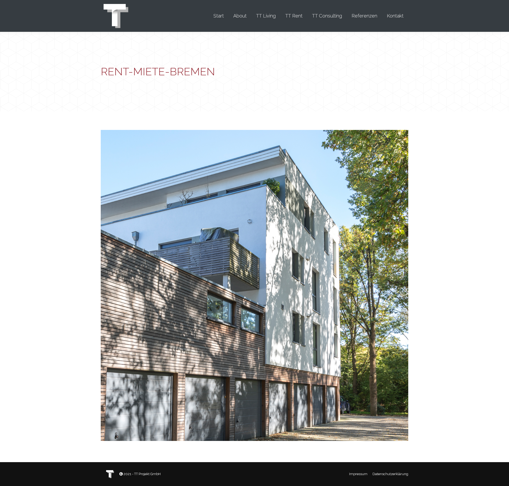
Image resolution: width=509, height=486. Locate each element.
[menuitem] (219, 16)
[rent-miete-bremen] (254, 285)
